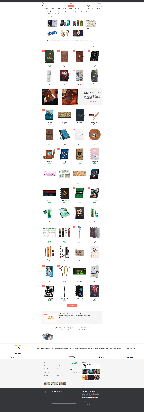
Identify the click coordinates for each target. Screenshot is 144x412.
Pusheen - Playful (79, 259)
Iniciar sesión (95, 397)
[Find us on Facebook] (85, 404)
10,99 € (79, 260)
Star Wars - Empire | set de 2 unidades (95, 239)
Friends (80, 200)
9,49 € (79, 123)
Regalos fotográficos (56, 2)
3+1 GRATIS (44, 3)
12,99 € (64, 84)
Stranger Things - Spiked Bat (94, 122)
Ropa (83, 8)
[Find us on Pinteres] (87, 404)
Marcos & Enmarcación (51, 2)
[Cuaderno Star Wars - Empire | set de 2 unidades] (95, 232)
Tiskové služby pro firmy (60, 375)
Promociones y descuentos (77, 2)
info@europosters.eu (56, 406)
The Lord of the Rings (79, 122)
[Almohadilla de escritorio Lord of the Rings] (64, 115)
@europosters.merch (87, 364)
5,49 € (49, 84)
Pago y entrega (46, 2)
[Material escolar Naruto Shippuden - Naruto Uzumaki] (49, 251)
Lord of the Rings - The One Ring (64, 200)
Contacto (45, 365)
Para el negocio (98, 8)
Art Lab (73, 2)
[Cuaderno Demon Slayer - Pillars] (95, 173)
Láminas (52, 8)
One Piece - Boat (79, 161)
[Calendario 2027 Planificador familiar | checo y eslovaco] (95, 251)
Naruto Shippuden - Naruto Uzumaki (49, 259)
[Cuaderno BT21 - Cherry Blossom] (95, 154)
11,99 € (94, 123)
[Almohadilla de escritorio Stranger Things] (49, 193)
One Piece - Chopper (49, 161)
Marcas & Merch (45, 8)
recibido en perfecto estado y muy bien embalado (117, 348)
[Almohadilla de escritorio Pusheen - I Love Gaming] (49, 173)
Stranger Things (49, 200)
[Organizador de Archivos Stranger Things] (95, 291)
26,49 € (49, 162)
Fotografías (64, 8)
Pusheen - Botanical (49, 239)
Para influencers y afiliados (60, 371)
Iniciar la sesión (96, 2)
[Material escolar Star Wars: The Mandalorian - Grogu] (64, 173)
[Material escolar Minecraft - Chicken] (95, 212)
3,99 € (64, 299)
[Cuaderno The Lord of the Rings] (80, 115)
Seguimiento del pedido (47, 364)
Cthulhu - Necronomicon (49, 298)
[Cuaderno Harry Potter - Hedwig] (95, 271)
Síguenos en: (84, 362)
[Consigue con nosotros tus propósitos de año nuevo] (51, 322)
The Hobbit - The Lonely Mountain (49, 63)
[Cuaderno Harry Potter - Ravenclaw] (64, 134)
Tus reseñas (58, 364)
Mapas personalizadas (62, 2)
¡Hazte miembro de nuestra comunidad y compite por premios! (56, 380)
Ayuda (43, 2)
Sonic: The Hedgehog (64, 161)
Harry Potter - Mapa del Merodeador (64, 63)
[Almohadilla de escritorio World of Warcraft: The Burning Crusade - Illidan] (80, 271)
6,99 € (94, 162)
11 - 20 (80, 46)
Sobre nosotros (46, 368)
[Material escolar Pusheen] (49, 75)
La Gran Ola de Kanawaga (79, 83)
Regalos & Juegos (90, 8)
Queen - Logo (79, 220)
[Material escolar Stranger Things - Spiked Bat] (95, 115)
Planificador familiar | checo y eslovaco (94, 259)
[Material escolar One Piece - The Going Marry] (64, 291)
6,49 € (64, 201)
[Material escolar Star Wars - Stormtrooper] (64, 251)
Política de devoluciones (47, 372)
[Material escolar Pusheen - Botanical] (49, 232)
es (101, 2)
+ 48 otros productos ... (72, 305)
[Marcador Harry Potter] (64, 232)
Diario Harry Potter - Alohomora (94, 83)
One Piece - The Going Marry (64, 298)
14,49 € (64, 123)
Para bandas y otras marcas (60, 372)
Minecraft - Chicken (94, 220)
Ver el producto (93, 101)
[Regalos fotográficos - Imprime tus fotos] (97, 6)
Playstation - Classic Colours (79, 298)
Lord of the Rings (64, 122)
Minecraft (49, 220)
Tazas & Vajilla (77, 8)
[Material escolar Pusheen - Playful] (80, 251)
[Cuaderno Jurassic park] (49, 134)
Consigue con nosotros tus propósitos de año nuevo (70, 313)
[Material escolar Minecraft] (49, 212)
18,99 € (79, 182)
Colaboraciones (59, 368)
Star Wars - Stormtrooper (64, 259)
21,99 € (94, 84)
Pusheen (49, 83)
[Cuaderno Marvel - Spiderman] (64, 75)
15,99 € (49, 182)
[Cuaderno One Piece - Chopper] (95, 134)
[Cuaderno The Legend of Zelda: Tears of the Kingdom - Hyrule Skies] (64, 212)
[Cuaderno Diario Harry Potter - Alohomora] (95, 75)
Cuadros (58, 8)
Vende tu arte (70, 2)
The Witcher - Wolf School (94, 63)
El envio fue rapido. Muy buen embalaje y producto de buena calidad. (99, 348)
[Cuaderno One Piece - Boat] (80, 154)
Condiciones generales (47, 371)
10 (77, 46)
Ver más (96, 316)
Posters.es (47, 6)
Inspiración (66, 2)
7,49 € (64, 221)
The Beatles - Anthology (95, 200)
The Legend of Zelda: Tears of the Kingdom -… (64, 220)
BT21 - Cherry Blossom (95, 161)
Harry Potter (64, 239)
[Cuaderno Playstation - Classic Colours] (80, 291)
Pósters (70, 8)
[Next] (143, 349)
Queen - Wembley (49, 122)
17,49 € (64, 182)
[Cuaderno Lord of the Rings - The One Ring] (64, 193)
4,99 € (49, 221)
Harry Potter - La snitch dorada (79, 63)
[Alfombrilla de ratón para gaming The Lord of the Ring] (80, 173)
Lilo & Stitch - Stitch (79, 239)
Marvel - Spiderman (64, 83)
